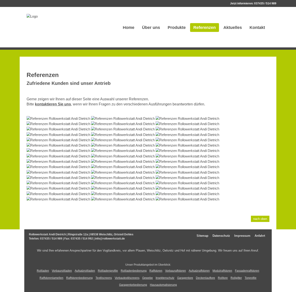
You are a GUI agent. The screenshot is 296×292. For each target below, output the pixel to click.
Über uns (151, 27)
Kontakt (257, 27)
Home (128, 27)
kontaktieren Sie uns (53, 104)
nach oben (260, 219)
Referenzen (204, 27)
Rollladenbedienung (134, 270)
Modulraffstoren (222, 270)
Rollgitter (236, 278)
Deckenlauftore (205, 278)
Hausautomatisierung (163, 284)
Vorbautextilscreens (127, 278)
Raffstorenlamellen (51, 278)
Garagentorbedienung (133, 284)
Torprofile (250, 278)
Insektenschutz (165, 278)
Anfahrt (260, 235)
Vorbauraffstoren (175, 270)
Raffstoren (155, 270)
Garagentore (185, 278)
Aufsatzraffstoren (199, 270)
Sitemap (202, 235)
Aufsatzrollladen (85, 270)
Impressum (242, 235)
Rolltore (223, 278)
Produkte (177, 27)
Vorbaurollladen (62, 270)
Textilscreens (104, 278)
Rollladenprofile (108, 270)
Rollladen (43, 270)
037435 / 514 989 (265, 3)
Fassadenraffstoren (247, 270)
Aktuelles (232, 27)
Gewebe (147, 278)
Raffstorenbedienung (79, 278)
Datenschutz (221, 235)
